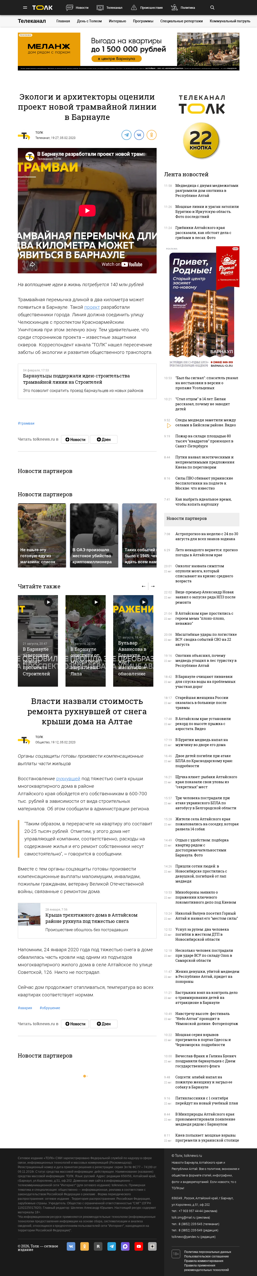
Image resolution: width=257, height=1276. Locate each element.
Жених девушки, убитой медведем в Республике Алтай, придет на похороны (207, 976)
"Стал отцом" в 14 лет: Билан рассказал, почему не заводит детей (202, 403)
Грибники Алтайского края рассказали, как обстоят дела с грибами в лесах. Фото (203, 232)
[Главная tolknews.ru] (42, 8)
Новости (82, 8)
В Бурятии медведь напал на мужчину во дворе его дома (201, 742)
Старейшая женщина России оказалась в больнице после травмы (201, 702)
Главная (63, 21)
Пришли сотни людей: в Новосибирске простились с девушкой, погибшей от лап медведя (201, 874)
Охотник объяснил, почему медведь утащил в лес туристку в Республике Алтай (206, 660)
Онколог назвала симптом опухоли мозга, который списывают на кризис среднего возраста (204, 573)
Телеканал (114, 8)
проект (92, 307)
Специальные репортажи (181, 21)
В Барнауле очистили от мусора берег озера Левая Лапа (86, 661)
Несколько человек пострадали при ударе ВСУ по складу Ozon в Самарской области (204, 955)
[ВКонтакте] (139, 134)
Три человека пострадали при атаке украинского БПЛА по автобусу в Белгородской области (205, 802)
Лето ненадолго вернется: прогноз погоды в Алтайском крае (206, 552)
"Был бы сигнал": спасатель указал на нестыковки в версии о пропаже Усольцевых (206, 382)
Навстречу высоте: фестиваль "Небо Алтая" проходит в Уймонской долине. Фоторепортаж (206, 1018)
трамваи (26, 423)
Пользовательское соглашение (206, 1256)
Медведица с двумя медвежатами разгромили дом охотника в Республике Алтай (206, 190)
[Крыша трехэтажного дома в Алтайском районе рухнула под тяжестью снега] (29, 920)
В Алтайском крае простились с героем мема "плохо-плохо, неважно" (204, 618)
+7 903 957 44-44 (191, 1211)
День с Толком (89, 21)
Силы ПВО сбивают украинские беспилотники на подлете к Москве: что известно (204, 483)
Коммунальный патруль (230, 21)
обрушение (50, 1008)
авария (25, 1008)
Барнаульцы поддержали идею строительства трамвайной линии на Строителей (76, 379)
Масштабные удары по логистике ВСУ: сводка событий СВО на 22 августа (206, 639)
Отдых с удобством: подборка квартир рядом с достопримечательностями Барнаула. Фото (202, 847)
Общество (42, 742)
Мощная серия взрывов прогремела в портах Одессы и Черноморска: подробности (203, 1039)
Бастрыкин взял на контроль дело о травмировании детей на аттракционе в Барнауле (206, 997)
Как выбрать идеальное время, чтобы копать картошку (203, 502)
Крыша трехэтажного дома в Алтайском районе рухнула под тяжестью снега (91, 918)
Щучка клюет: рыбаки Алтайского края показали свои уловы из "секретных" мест (206, 781)
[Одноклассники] (151, 134)
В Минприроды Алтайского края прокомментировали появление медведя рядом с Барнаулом (205, 1119)
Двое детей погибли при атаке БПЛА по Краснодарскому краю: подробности (204, 760)
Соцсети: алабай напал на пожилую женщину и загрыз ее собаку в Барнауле (203, 1082)
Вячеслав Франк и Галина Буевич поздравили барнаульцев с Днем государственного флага (205, 1061)
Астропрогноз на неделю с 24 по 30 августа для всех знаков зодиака (206, 536)
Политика (188, 8)
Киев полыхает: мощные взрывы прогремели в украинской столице (207, 1138)
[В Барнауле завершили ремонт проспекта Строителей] (38, 641)
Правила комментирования (203, 1261)
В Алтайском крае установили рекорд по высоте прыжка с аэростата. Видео (203, 723)
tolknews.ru (193, 1156)
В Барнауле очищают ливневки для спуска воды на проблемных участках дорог (205, 681)
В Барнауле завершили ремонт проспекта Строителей (36, 661)
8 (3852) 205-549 (190, 1230)
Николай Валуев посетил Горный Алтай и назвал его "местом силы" (206, 916)
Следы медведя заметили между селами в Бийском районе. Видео (205, 422)
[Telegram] (126, 134)
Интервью (117, 21)
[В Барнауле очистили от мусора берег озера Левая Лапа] (86, 641)
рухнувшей (68, 778)
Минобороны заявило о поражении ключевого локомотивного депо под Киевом (205, 897)
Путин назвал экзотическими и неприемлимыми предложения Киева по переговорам (204, 462)
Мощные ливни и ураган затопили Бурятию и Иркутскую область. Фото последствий (207, 211)
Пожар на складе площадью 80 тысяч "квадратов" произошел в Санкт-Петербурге (204, 441)
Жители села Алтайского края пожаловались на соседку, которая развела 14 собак (207, 824)
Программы (143, 21)
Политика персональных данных (207, 1252)
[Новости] (75, 439)
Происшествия (151, 8)
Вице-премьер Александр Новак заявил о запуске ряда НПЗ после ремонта (205, 597)
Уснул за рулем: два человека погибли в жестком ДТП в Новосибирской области (202, 934)
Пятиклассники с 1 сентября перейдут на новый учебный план (206, 1100)
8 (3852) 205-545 (190, 1224)
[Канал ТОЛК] (103, 439)
